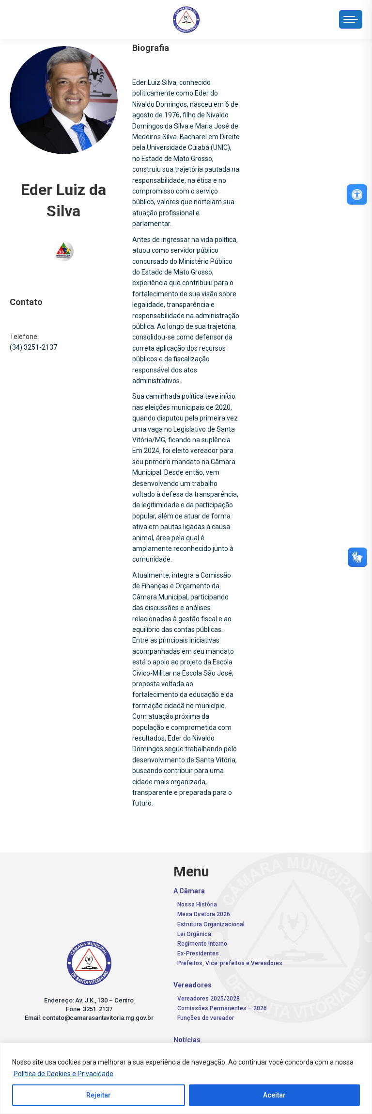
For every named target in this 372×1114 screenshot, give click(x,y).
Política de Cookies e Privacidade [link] (63, 1074)
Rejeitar (98, 1095)
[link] (357, 194)
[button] (222, 17)
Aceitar (274, 1095)
